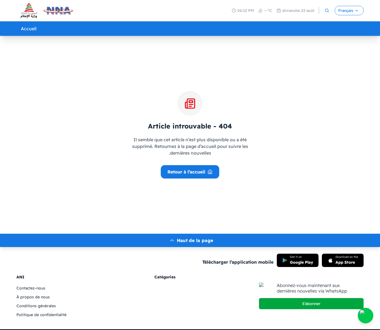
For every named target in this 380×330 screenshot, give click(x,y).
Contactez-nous (30, 288)
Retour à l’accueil (186, 172)
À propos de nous (33, 296)
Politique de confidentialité (41, 314)
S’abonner (311, 303)
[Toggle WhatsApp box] (365, 315)
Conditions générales (36, 305)
